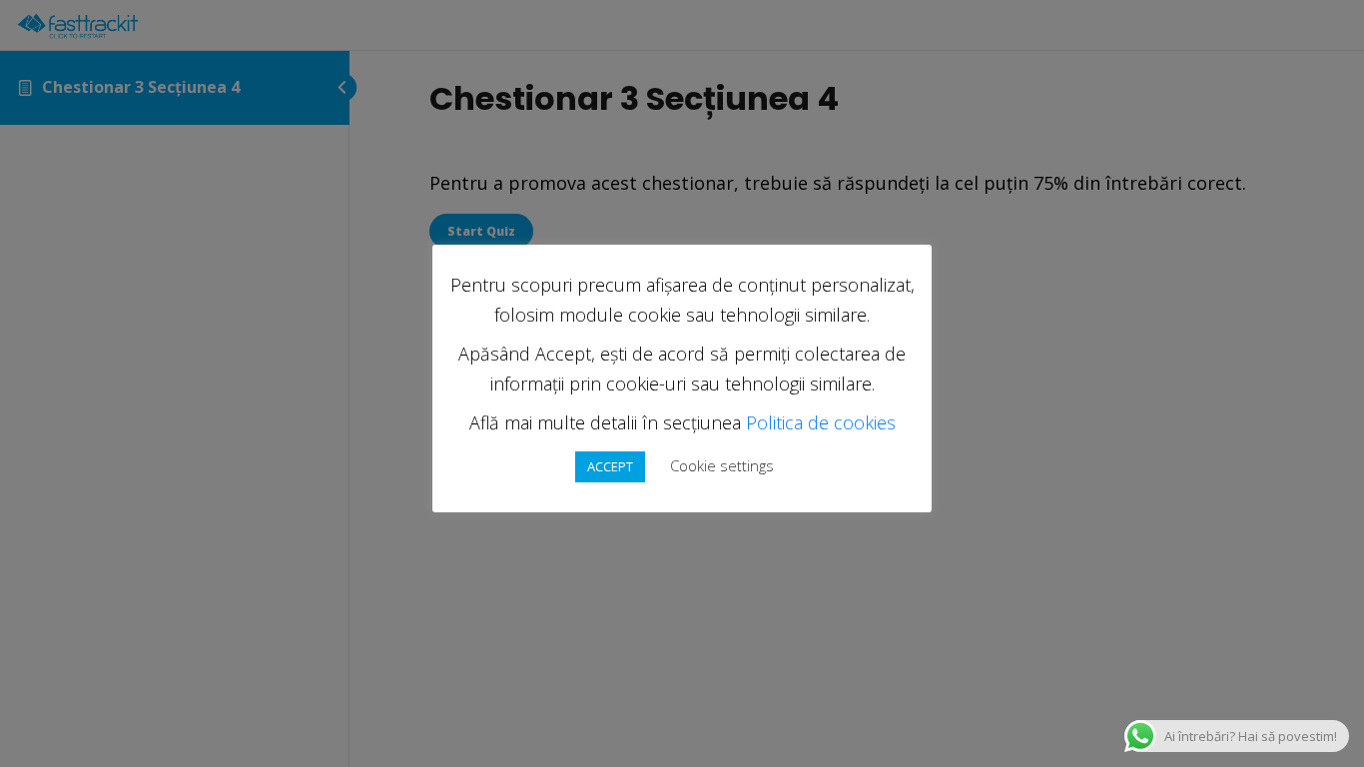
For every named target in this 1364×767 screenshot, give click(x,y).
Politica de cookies (821, 422)
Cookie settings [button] (722, 465)
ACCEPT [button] (610, 466)
